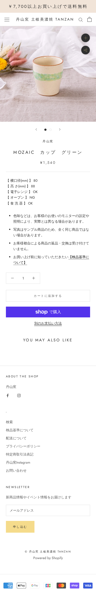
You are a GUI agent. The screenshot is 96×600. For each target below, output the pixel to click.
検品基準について (19, 430)
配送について (16, 438)
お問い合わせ (16, 470)
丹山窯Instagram (18, 462)
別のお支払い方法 (48, 323)
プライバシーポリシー (23, 446)
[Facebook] (7, 395)
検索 (9, 422)
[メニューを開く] (6, 20)
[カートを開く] (89, 19)
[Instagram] (19, 395)
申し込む (20, 527)
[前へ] (36, 129)
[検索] (81, 19)
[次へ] (60, 129)
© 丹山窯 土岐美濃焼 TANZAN (48, 551)
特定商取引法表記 (19, 454)
